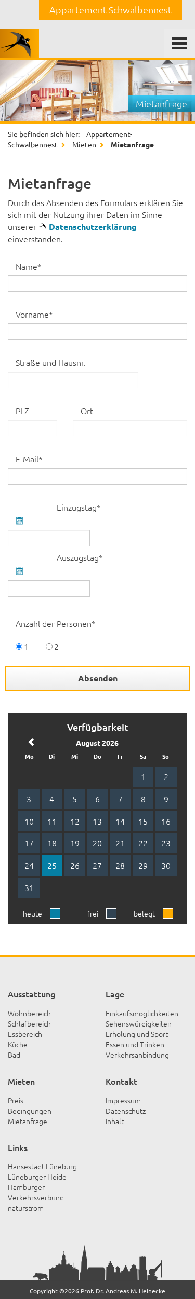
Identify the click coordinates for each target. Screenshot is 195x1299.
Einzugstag (73, 507)
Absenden (98, 678)
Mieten (84, 144)
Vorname (34, 314)
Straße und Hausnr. (51, 362)
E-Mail (34, 458)
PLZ (20, 410)
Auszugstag (73, 557)
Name (34, 266)
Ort (87, 410)
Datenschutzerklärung (93, 226)
